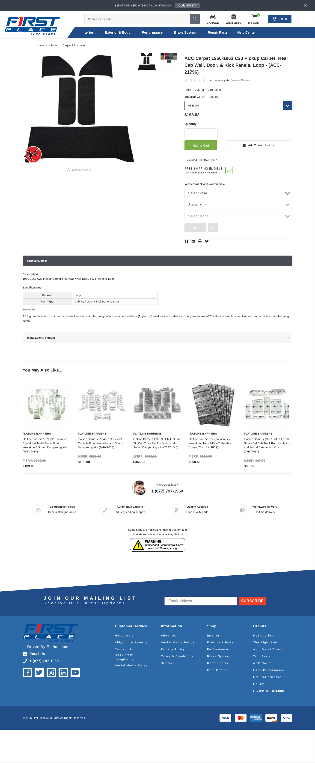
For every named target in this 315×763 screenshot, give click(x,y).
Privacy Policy (173, 649)
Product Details (37, 260)
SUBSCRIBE (252, 601)
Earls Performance (268, 670)
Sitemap (168, 663)
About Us (168, 635)
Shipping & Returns (131, 642)
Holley (258, 683)
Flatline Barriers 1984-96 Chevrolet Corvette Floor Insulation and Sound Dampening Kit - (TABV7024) (100, 443)
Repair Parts (218, 32)
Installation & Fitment (41, 337)
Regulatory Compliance (125, 657)
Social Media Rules (131, 665)
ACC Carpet (263, 663)
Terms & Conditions (177, 656)
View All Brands (270, 690)
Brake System (185, 32)
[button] (213, 19)
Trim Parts (261, 656)
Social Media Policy (177, 642)
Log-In (283, 18)
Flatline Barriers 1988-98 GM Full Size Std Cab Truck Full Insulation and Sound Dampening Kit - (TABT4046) (157, 443)
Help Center (125, 635)
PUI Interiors (264, 635)
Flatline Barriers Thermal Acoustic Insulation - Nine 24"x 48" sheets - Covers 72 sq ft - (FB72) (210, 443)
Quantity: (190, 124)
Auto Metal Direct (267, 649)
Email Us (37, 654)
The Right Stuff (266, 642)
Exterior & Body (117, 32)
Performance (152, 32)
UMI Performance (267, 677)
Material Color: (201, 96)
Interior (87, 32)
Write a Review (241, 80)
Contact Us (124, 649)
